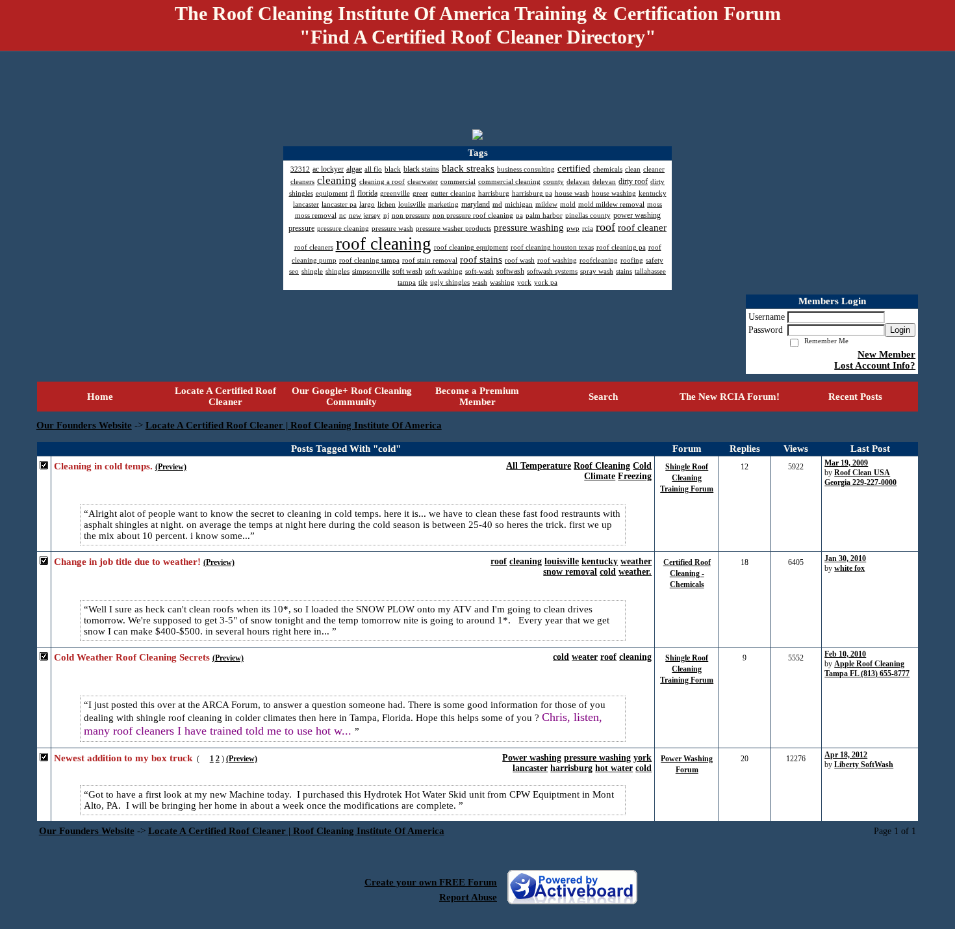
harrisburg (571, 768)
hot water (614, 768)
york (642, 758)
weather (636, 561)
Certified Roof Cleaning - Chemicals (687, 573)
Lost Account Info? (874, 365)
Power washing (531, 758)
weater (585, 657)
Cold (642, 466)
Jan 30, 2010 (845, 558)
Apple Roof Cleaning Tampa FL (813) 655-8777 (867, 668)
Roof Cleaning (602, 466)
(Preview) (170, 466)
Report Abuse (468, 897)
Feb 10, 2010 (845, 654)
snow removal (570, 572)
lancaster (530, 768)
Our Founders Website (84, 425)
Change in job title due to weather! (127, 561)
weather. (635, 572)
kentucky (599, 561)
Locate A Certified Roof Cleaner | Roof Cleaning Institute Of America (294, 425)
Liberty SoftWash (863, 764)
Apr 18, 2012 (845, 754)
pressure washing (597, 758)
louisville (561, 561)
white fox (849, 568)
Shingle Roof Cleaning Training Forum (686, 477)
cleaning (525, 561)
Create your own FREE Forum (430, 882)
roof (498, 561)
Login (900, 330)
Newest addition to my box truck (123, 758)
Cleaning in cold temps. (103, 466)
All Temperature (538, 466)
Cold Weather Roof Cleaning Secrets (132, 657)
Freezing (635, 476)
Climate (599, 476)
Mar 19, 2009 (846, 462)
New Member (886, 354)
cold (608, 572)
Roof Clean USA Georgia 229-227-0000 (860, 477)
